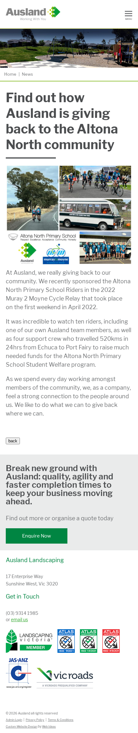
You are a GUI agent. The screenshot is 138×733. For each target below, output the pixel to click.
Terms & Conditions (60, 720)
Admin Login (14, 720)
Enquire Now (36, 536)
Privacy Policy (35, 720)
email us (19, 619)
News (27, 74)
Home (10, 74)
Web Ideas (49, 726)
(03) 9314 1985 (22, 613)
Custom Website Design (21, 726)
